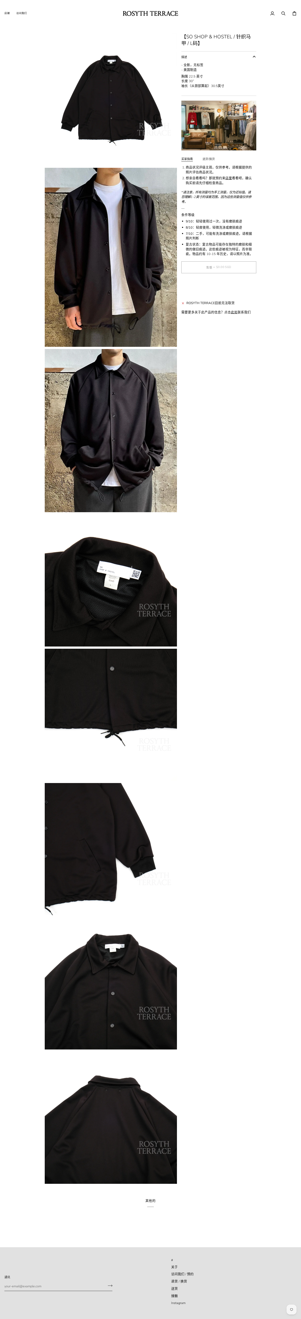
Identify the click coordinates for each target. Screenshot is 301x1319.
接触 (174, 1296)
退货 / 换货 (179, 1281)
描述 (184, 57)
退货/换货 (209, 159)
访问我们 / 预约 (182, 1274)
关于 (174, 1267)
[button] (8, 13)
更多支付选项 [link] (191, 294)
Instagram (178, 1303)
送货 (174, 1288)
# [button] (172, 1260)
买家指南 (187, 159)
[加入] (108, 1285)
